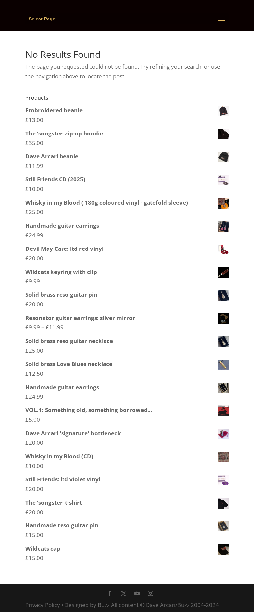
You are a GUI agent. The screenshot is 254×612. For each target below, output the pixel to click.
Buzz (104, 605)
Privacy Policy (42, 605)
